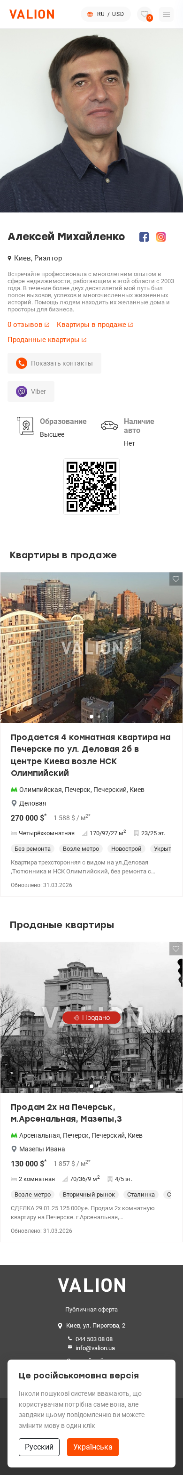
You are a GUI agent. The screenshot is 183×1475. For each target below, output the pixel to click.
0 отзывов (25, 324)
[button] (169, 651)
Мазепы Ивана (42, 1149)
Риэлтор (48, 258)
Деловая (32, 803)
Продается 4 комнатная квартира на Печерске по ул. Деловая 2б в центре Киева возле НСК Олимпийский (90, 755)
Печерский (110, 789)
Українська (93, 1446)
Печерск (78, 789)
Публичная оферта (91, 1309)
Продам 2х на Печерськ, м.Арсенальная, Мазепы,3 (66, 1113)
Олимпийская (40, 789)
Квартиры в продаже (91, 324)
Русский (39, 1446)
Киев (137, 789)
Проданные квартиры (44, 339)
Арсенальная (39, 1135)
